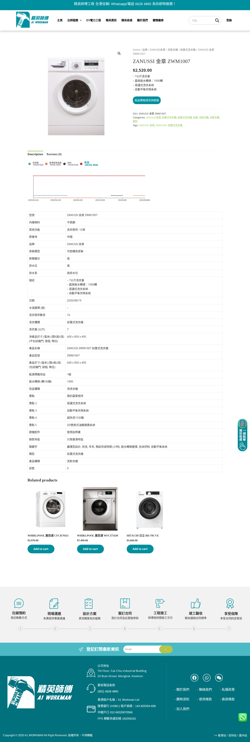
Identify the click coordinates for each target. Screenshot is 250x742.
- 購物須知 (181, 699)
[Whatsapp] (207, 678)
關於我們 (142, 20)
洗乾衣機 (173, 49)
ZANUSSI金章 (157, 49)
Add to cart (41, 549)
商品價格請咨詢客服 (147, 100)
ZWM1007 (161, 125)
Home (136, 49)
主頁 (60, 20)
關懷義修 (158, 20)
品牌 (144, 49)
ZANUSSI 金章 (146, 125)
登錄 (229, 20)
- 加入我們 (181, 709)
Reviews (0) (54, 154)
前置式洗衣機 (188, 49)
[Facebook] (194, 678)
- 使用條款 (204, 699)
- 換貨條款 (227, 699)
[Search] (217, 20)
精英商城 (126, 20)
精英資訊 (111, 20)
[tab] (35, 154)
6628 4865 (143, 4)
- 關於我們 (181, 689)
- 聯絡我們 (204, 689)
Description (35, 154)
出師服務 (72, 20)
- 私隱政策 (227, 689)
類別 (135, 121)
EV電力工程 (93, 20)
